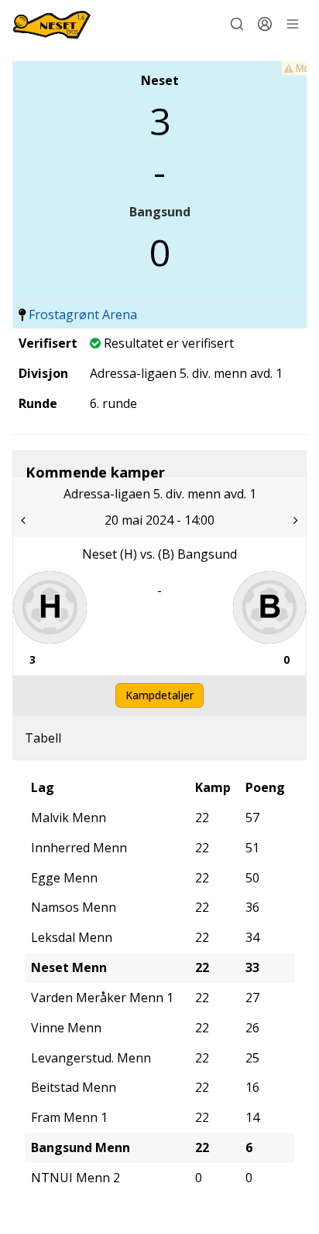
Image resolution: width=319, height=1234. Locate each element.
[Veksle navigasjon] (293, 24)
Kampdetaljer (159, 695)
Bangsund (159, 211)
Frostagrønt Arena (83, 314)
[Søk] (237, 24)
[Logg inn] (265, 24)
